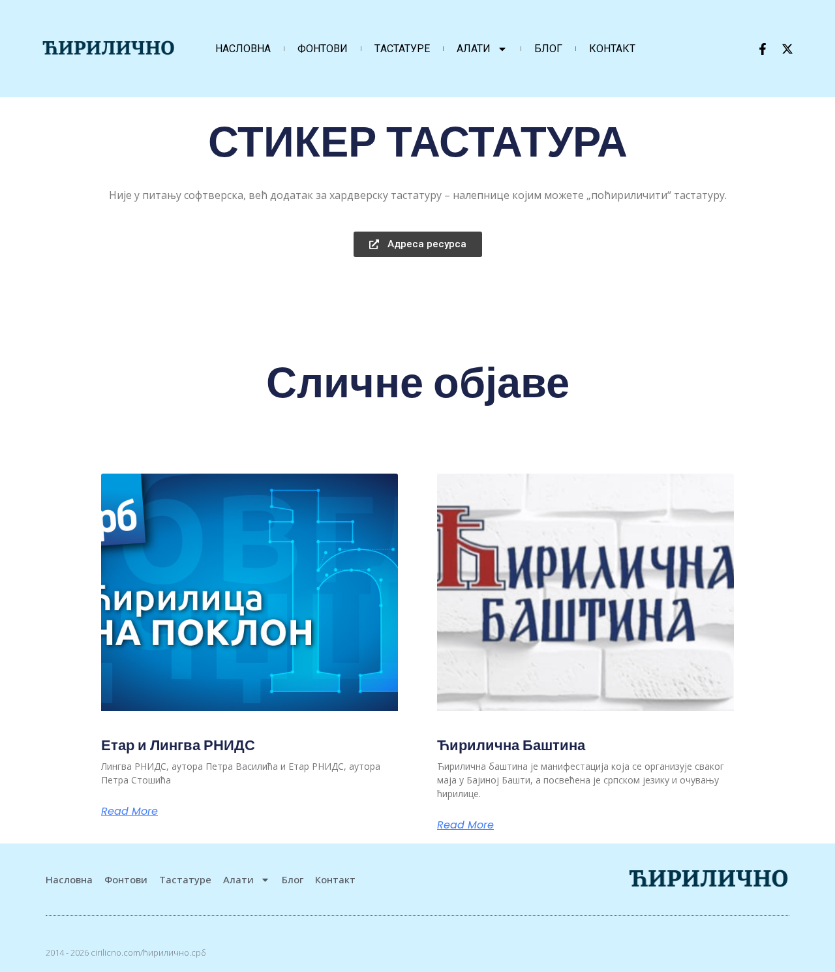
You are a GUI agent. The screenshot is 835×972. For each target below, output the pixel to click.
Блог (548, 48)
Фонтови (322, 48)
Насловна (243, 48)
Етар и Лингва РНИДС (178, 745)
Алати (474, 48)
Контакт (612, 48)
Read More (129, 811)
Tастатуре (402, 48)
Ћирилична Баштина (511, 745)
